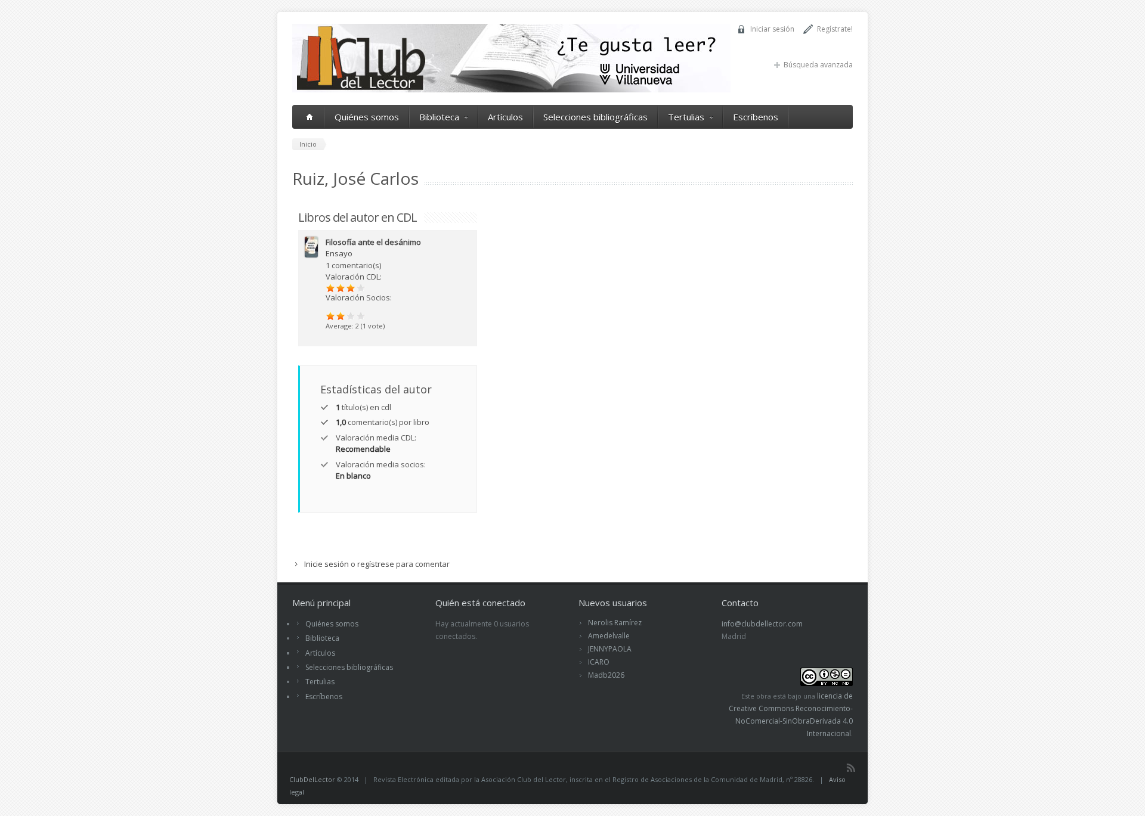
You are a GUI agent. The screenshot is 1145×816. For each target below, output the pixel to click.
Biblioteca (439, 117)
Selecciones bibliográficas (595, 117)
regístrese (375, 564)
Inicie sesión (326, 564)
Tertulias (686, 117)
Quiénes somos (367, 117)
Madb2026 (606, 675)
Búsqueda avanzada (818, 65)
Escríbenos (755, 117)
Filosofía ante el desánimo (373, 242)
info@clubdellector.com (762, 624)
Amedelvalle (609, 636)
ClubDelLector (312, 779)
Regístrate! (835, 29)
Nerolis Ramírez (615, 623)
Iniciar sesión (772, 29)
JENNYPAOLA (610, 649)
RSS (851, 767)
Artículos (505, 117)
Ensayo (339, 253)
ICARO (598, 662)
